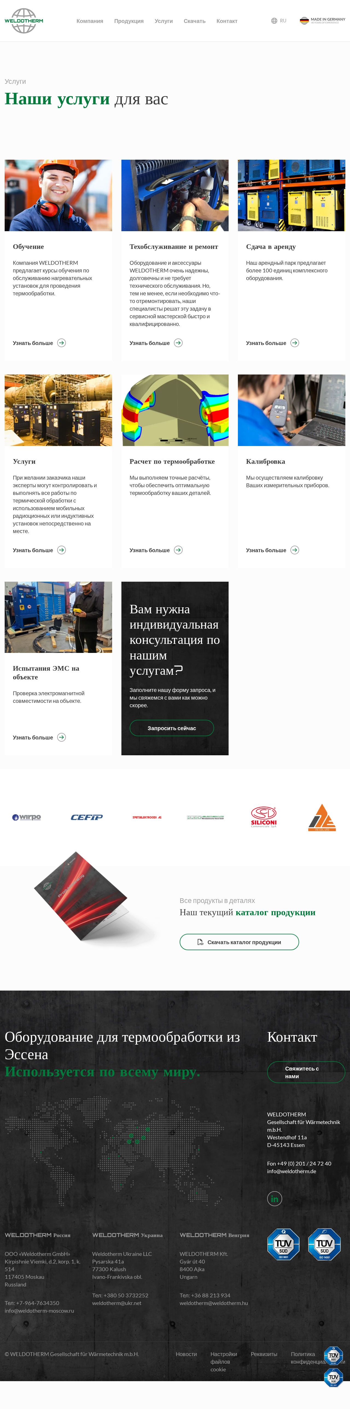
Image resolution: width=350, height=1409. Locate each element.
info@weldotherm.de (291, 1171)
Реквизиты (264, 1354)
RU (283, 20)
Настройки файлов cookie (224, 1361)
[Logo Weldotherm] (24, 21)
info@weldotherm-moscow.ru (39, 1310)
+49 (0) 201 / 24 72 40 (304, 1163)
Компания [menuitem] (90, 20)
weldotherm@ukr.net (116, 1303)
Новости (186, 1354)
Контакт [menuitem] (227, 20)
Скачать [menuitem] (195, 20)
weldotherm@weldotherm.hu (214, 1303)
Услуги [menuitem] (164, 20)
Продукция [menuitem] (129, 20)
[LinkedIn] (274, 1198)
